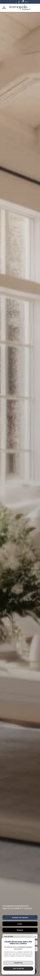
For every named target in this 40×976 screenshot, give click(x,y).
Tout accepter (18, 968)
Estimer (20, 930)
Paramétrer (18, 963)
